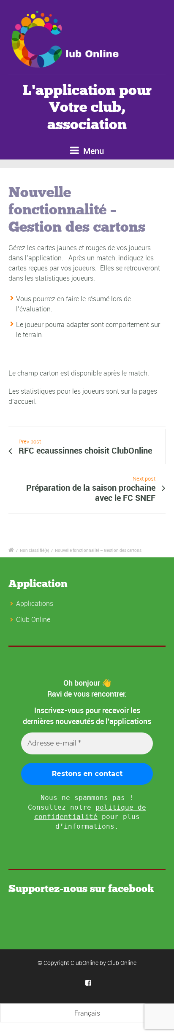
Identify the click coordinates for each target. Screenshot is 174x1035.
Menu (92, 151)
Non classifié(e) (34, 550)
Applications (34, 603)
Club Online (121, 963)
